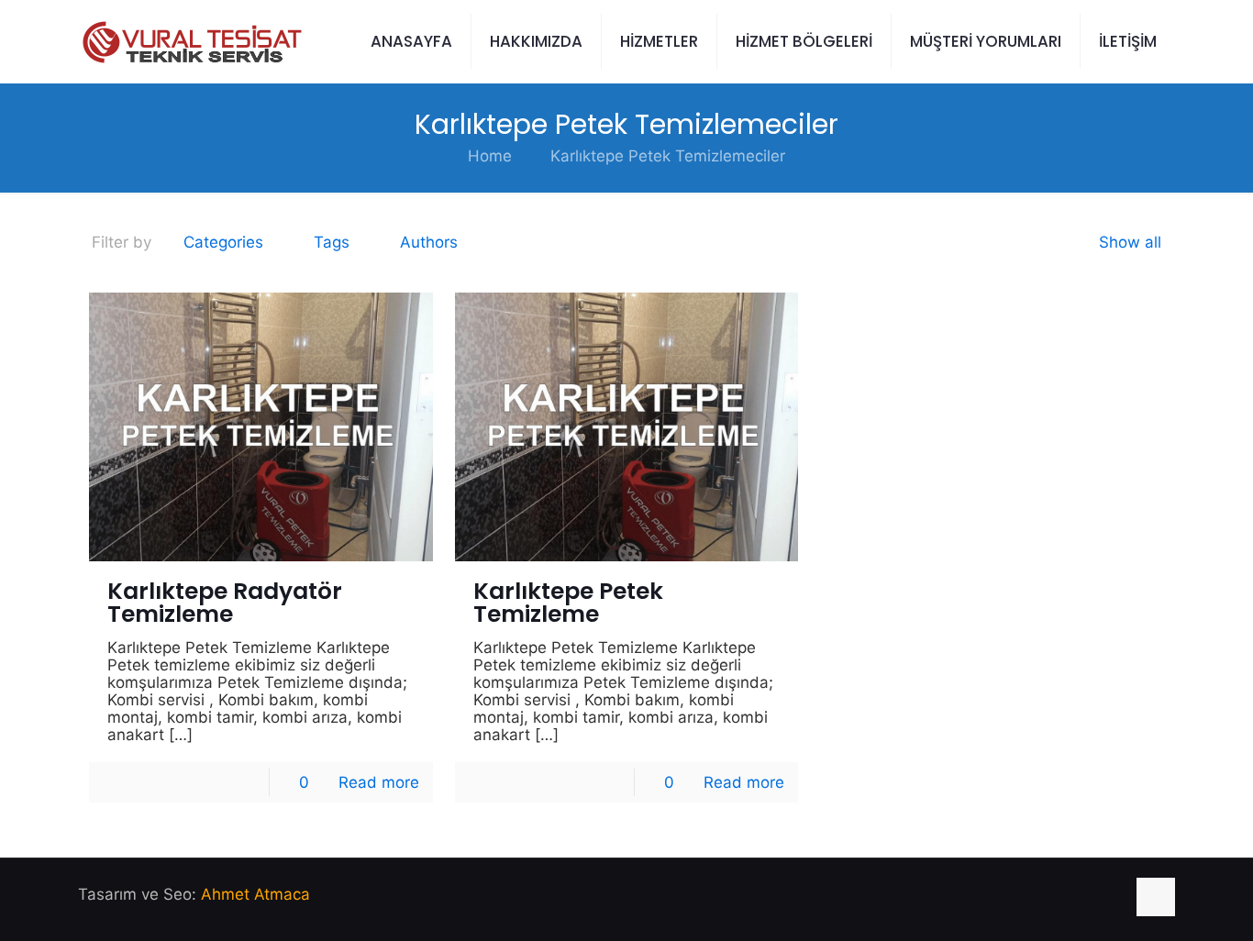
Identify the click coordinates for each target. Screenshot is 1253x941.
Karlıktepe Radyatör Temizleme (224, 602)
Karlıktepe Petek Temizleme (568, 602)
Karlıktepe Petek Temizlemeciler (667, 156)
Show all (1130, 242)
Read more (378, 782)
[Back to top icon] (1156, 897)
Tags (331, 242)
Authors (429, 242)
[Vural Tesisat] (190, 41)
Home (490, 156)
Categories (223, 242)
